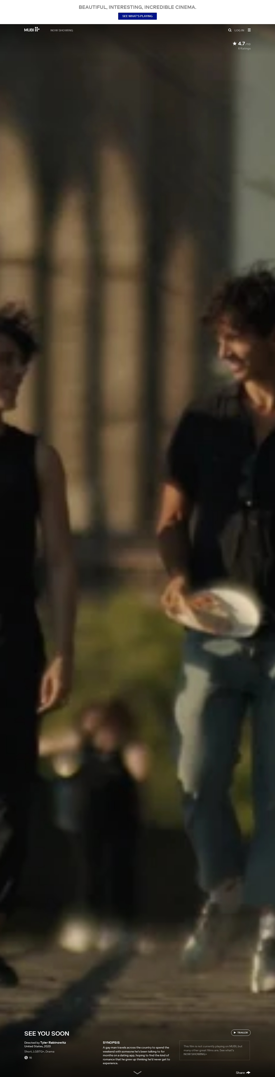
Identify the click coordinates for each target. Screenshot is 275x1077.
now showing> (195, 1054)
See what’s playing (137, 16)
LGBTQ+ (38, 1051)
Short (28, 1051)
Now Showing (62, 30)
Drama (49, 1051)
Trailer (242, 1032)
